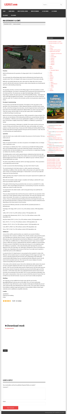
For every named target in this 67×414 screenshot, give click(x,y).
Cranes (51, 48)
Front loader (53, 56)
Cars (51, 45)
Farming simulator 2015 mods (54, 163)
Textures (52, 77)
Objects (51, 68)
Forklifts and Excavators (55, 49)
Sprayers (53, 62)
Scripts (5, 350)
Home (4, 11)
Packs (51, 73)
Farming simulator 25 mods (53, 159)
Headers (52, 58)
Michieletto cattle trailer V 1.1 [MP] (55, 147)
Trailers (51, 80)
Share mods (11, 11)
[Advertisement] (24, 34)
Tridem (52, 86)
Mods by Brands (35, 11)
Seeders (52, 61)
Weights (52, 64)
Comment (5, 387)
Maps (51, 66)
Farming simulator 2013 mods (54, 165)
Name (4, 401)
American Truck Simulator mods (54, 168)
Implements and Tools (55, 51)
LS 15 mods (54, 11)
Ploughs (52, 59)
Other (51, 72)
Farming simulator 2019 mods (54, 162)
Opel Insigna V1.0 (57, 148)
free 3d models (61, 412)
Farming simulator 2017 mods (55, 43)
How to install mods (23, 11)
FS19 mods (5, 15)
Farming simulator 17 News (54, 41)
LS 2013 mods (45, 11)
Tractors (51, 78)
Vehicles (51, 90)
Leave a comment (16, 23)
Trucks (51, 89)
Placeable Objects (55, 70)
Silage (52, 85)
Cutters (52, 55)
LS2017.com (10, 4)
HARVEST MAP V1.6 (57, 138)
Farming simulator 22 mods (53, 160)
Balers (52, 82)
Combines (52, 46)
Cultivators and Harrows (56, 53)
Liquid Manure (54, 83)
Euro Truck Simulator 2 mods (53, 166)
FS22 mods (13, 15)
